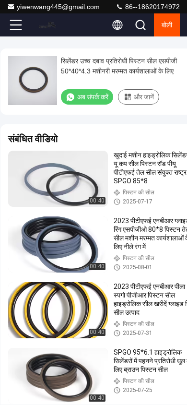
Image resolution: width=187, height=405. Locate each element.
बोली (167, 25)
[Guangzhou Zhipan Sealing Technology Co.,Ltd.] (47, 24)
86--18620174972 (151, 7)
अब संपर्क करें (92, 97)
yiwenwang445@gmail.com (58, 7)
